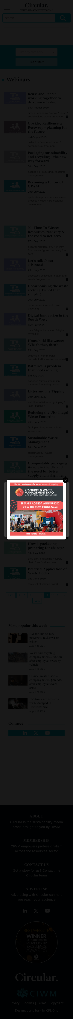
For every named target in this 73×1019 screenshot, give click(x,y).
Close (65, 480)
